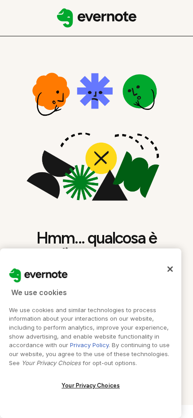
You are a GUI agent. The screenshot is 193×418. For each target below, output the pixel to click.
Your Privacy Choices (90, 385)
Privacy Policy (89, 344)
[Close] (170, 269)
